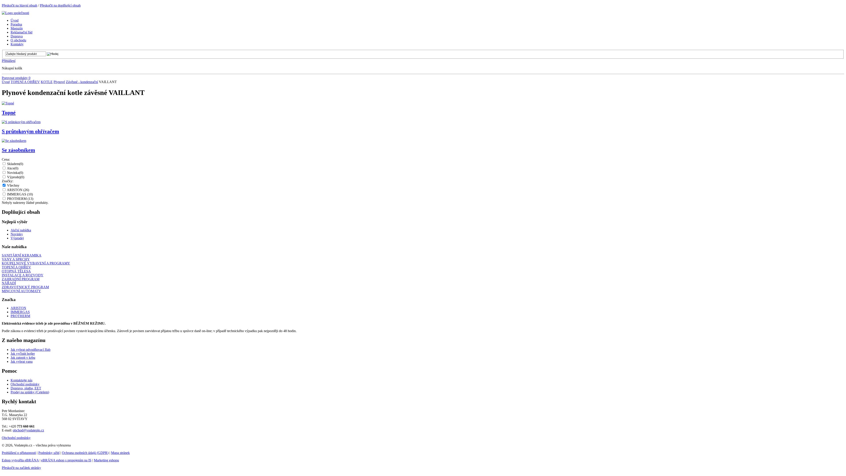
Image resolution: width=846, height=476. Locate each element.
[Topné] (8, 103)
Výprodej (15, 177)
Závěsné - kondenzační (82, 82)
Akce (12, 168)
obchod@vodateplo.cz (28, 430)
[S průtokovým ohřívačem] (21, 122)
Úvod (6, 82)
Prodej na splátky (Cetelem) (30, 392)
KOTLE (47, 82)
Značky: (7, 181)
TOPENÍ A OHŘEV (25, 82)
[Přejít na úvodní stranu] (15, 13)
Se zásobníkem (18, 150)
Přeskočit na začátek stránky (21, 468)
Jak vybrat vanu (22, 361)
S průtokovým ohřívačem (30, 131)
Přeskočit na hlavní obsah (19, 5)
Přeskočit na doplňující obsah (60, 5)
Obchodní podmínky (25, 384)
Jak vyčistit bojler (23, 353)
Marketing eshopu (106, 460)
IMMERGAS (20, 194)
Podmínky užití (48, 453)
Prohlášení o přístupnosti (19, 453)
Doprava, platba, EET (26, 388)
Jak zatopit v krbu (23, 357)
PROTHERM (20, 199)
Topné (9, 112)
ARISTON (18, 190)
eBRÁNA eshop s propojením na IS (66, 460)
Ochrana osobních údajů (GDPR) (85, 453)
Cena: (6, 159)
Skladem (15, 164)
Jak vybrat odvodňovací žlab (30, 349)
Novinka (15, 173)
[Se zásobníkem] (14, 141)
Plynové (59, 82)
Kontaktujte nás (21, 380)
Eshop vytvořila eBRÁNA (20, 460)
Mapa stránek (120, 453)
